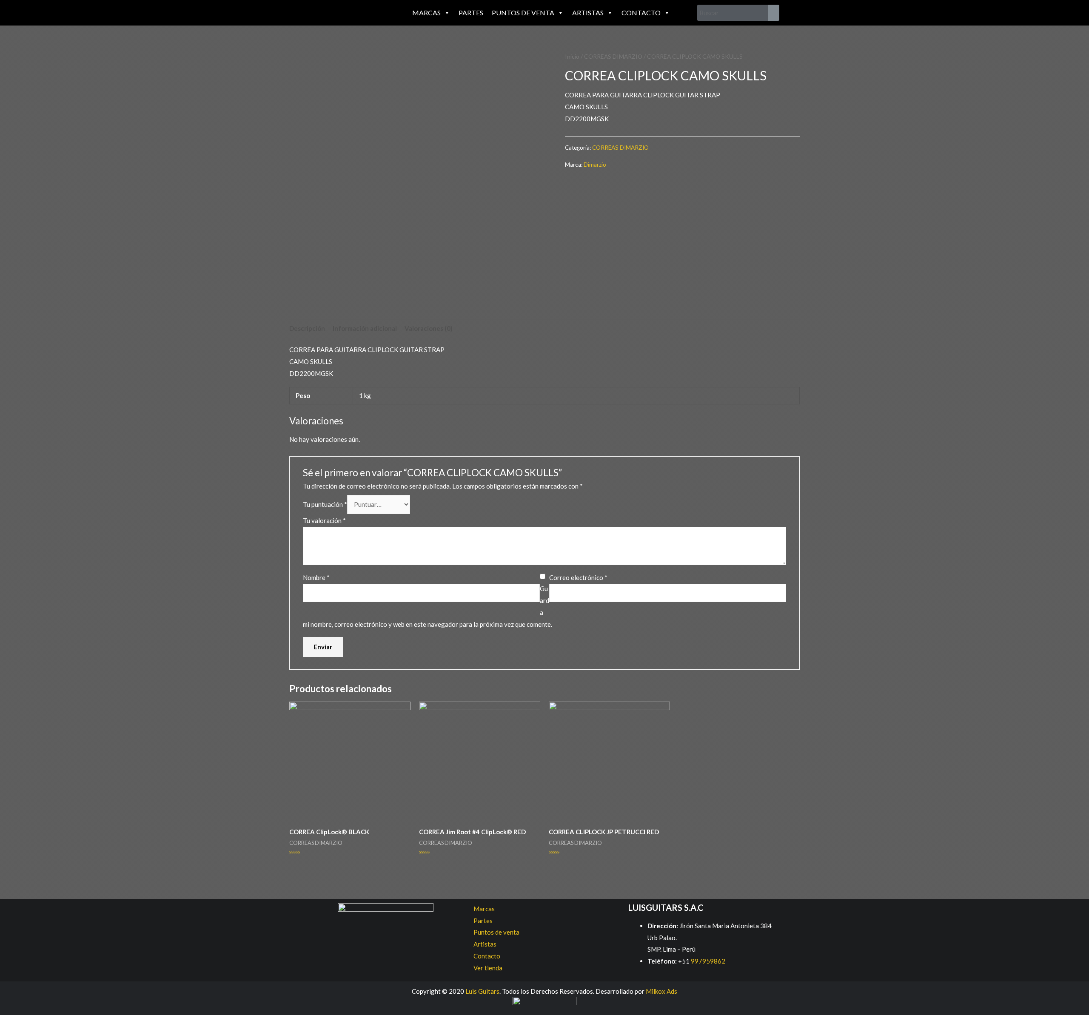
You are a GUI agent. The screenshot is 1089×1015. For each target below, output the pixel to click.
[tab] (307, 328)
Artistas (588, 13)
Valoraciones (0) (429, 328)
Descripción (307, 328)
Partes (471, 13)
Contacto (641, 13)
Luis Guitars (482, 991)
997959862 (707, 961)
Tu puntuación (325, 504)
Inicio (572, 56)
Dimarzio (595, 164)
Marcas (426, 13)
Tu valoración (324, 520)
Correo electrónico (578, 577)
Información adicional (365, 328)
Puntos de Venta (523, 13)
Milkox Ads (661, 991)
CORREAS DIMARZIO (613, 56)
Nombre (316, 577)
